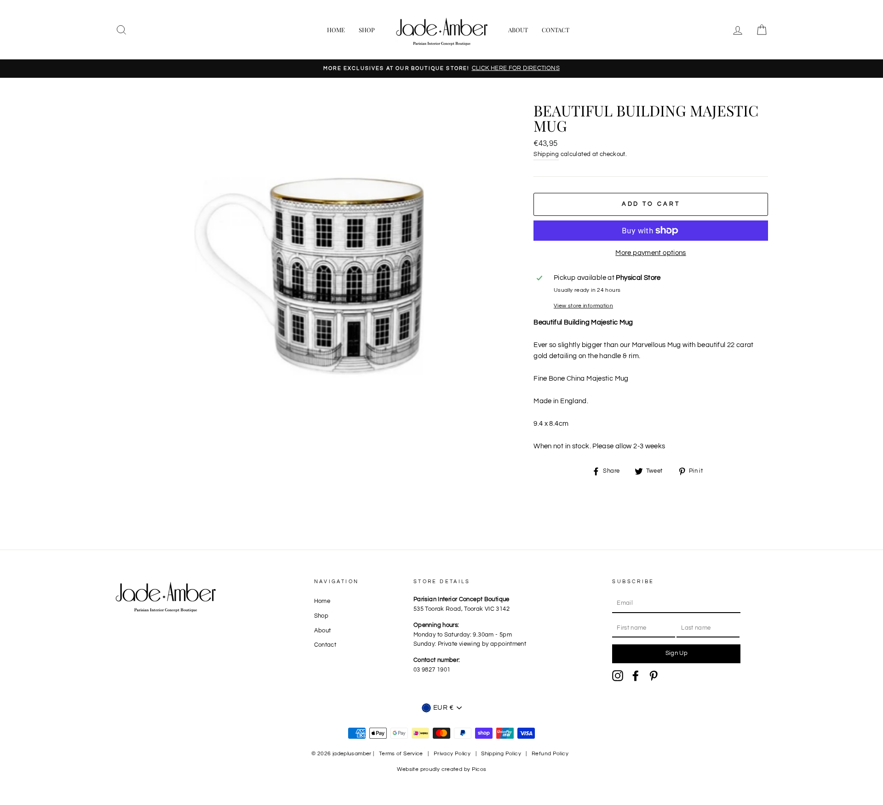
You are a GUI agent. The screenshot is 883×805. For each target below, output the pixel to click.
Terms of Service (401, 754)
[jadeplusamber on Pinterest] (653, 675)
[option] (441, 68)
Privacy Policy (452, 754)
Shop (367, 30)
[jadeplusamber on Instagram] (617, 675)
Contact (555, 30)
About (518, 30)
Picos (479, 769)
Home (336, 30)
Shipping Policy (501, 754)
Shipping (546, 154)
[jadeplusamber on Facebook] (635, 675)
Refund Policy (550, 754)
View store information (583, 306)
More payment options (650, 252)
